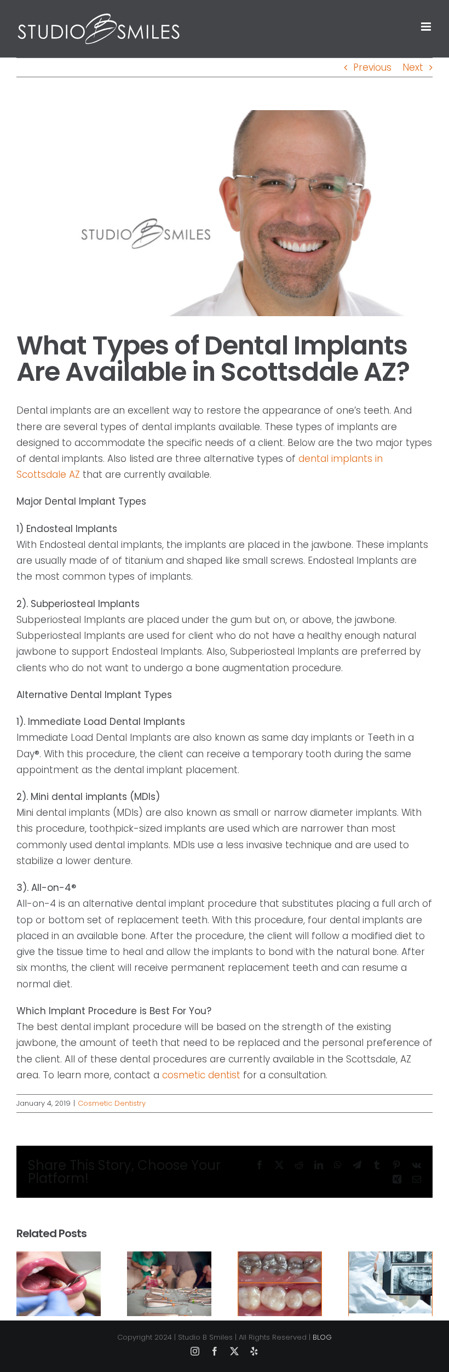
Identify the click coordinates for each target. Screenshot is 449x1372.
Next (412, 67)
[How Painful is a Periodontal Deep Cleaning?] (169, 1258)
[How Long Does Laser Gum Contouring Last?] (58, 1258)
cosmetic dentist (201, 1075)
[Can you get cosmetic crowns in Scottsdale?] (280, 1258)
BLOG (322, 1337)
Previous (372, 67)
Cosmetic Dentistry (112, 1103)
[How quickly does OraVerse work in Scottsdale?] (390, 1258)
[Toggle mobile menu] (427, 26)
